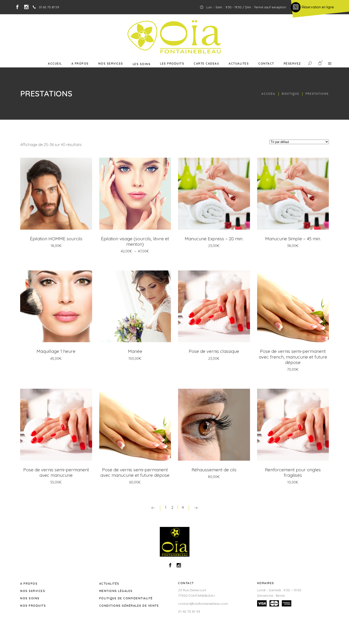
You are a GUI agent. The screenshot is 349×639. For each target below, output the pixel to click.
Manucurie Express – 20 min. (214, 238)
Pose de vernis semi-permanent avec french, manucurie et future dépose (293, 356)
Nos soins (30, 598)
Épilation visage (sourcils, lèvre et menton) (135, 241)
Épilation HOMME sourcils (56, 238)
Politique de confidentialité (126, 598)
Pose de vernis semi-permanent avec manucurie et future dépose (135, 472)
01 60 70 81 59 (189, 611)
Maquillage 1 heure (56, 351)
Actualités (109, 583)
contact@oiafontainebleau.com (203, 603)
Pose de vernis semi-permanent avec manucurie (56, 472)
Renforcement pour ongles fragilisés (293, 472)
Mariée (135, 351)
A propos (29, 583)
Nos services (32, 591)
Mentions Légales (116, 591)
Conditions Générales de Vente (129, 605)
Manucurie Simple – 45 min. (293, 238)
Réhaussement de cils (214, 470)
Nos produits (33, 605)
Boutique (290, 93)
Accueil (268, 93)
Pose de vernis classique (214, 351)
